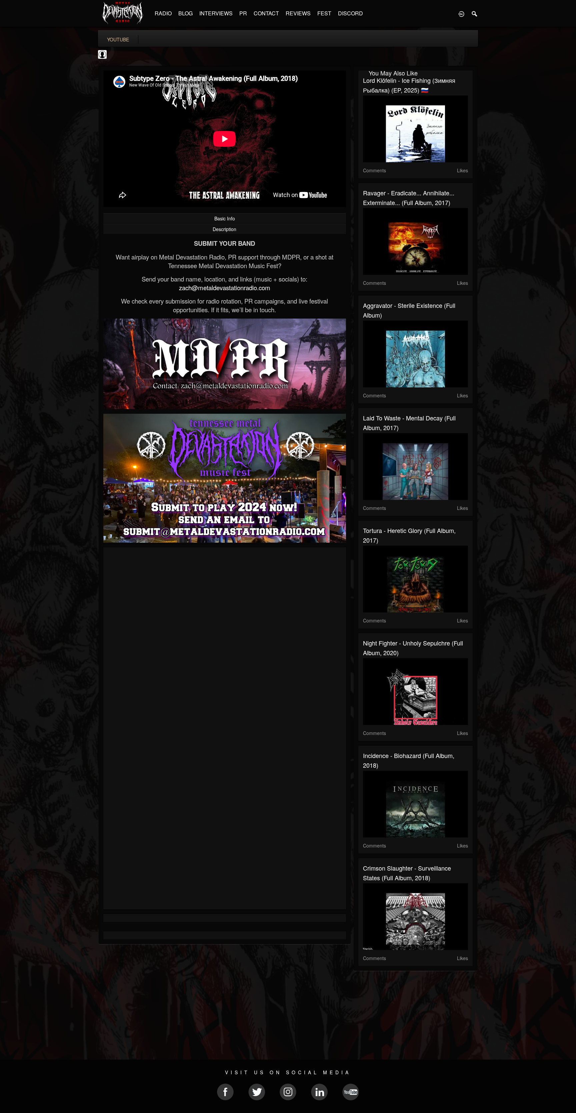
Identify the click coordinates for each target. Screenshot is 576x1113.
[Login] (461, 13)
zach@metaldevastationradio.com (224, 287)
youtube (118, 39)
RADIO (163, 13)
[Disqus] (224, 641)
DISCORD (350, 13)
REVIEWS (298, 13)
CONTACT (266, 13)
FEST (324, 13)
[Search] (474, 13)
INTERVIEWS (216, 13)
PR (243, 13)
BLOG (185, 13)
